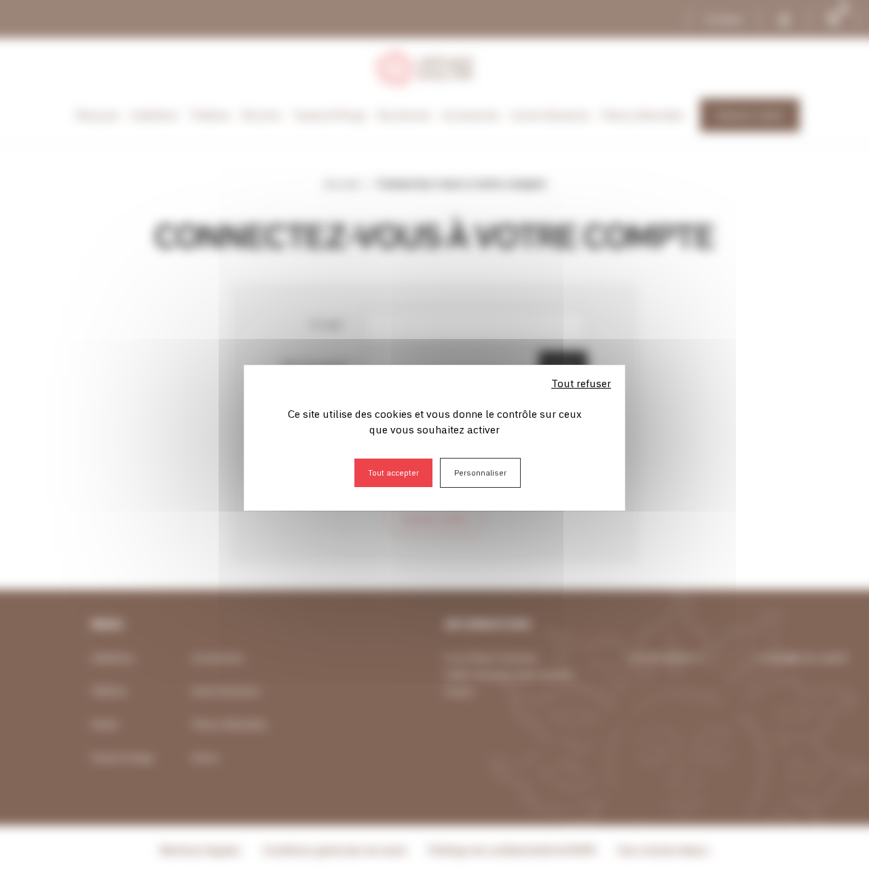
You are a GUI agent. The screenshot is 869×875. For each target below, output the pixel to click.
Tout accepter (393, 472)
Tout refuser (581, 383)
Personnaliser (480, 472)
